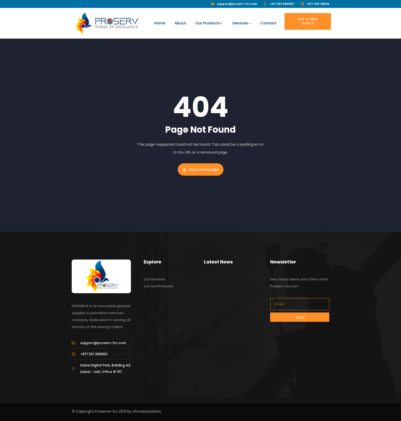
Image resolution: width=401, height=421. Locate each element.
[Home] (83, 23)
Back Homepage (203, 169)
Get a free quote (307, 21)
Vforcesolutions (147, 411)
